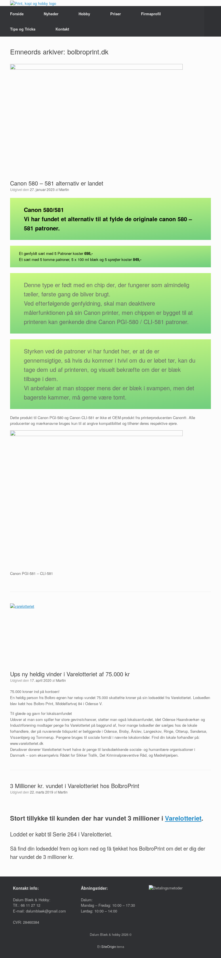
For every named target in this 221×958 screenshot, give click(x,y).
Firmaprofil (151, 13)
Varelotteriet (183, 818)
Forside (17, 13)
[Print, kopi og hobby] (33, 3)
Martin (64, 189)
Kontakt (62, 29)
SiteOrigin (108, 946)
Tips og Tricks (22, 29)
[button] (212, 21)
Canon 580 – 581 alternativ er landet (56, 183)
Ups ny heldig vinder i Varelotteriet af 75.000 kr (70, 674)
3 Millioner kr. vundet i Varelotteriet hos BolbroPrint (74, 785)
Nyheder (51, 13)
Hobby (84, 13)
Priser (115, 13)
